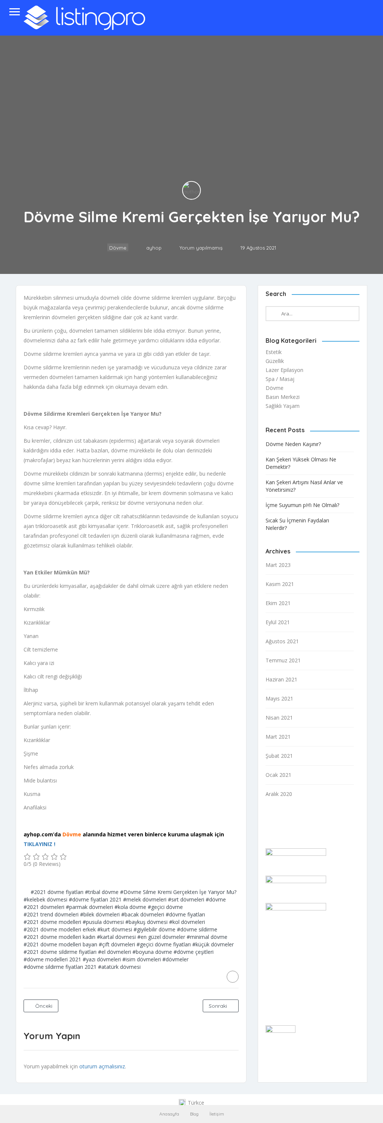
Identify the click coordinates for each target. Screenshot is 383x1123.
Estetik (274, 351)
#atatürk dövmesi (119, 966)
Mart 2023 (278, 564)
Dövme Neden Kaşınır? (293, 444)
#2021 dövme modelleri (52, 921)
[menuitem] (191, 1103)
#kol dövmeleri (187, 921)
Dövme (117, 248)
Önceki (43, 1006)
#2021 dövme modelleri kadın (59, 936)
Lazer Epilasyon (284, 369)
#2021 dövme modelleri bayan (60, 944)
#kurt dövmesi (114, 929)
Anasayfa (169, 1114)
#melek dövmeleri (144, 899)
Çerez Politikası (284, 979)
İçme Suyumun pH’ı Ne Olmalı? (302, 505)
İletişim (216, 1114)
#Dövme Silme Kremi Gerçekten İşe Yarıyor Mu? (178, 891)
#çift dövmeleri (117, 944)
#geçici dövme (165, 906)
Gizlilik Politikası (284, 969)
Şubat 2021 (279, 755)
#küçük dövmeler (213, 944)
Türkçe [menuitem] (196, 1102)
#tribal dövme (102, 891)
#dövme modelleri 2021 (52, 959)
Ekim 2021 (278, 603)
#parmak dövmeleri (89, 906)
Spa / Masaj (280, 378)
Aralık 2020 (279, 793)
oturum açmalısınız (102, 1066)
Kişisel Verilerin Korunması (297, 998)
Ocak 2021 (278, 774)
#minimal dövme (207, 936)
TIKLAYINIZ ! (39, 844)
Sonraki (219, 1006)
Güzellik (275, 360)
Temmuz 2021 (283, 660)
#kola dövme (130, 906)
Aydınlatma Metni (287, 988)
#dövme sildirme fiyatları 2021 (60, 966)
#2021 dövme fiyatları (57, 891)
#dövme (216, 899)
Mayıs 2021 (279, 698)
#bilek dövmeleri (100, 914)
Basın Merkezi (283, 396)
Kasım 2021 (280, 584)
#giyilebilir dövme (154, 929)
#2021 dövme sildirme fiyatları (60, 951)
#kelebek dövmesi (45, 899)
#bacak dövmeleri (142, 914)
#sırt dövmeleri (186, 899)
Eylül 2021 (278, 622)
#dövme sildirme (197, 929)
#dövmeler (175, 959)
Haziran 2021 (281, 679)
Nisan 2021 (279, 717)
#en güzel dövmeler (161, 936)
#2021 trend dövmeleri (51, 914)
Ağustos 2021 (282, 641)
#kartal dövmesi (116, 936)
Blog (194, 1114)
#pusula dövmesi (103, 921)
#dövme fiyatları (185, 914)
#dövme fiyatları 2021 (95, 899)
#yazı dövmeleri (102, 959)
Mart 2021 (278, 736)
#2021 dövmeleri (44, 906)
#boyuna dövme (152, 951)
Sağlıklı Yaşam (283, 405)
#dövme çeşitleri (194, 951)
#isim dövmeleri (141, 959)
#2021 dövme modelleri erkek (60, 929)
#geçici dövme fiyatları (164, 944)
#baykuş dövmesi (146, 921)
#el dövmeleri (114, 951)
